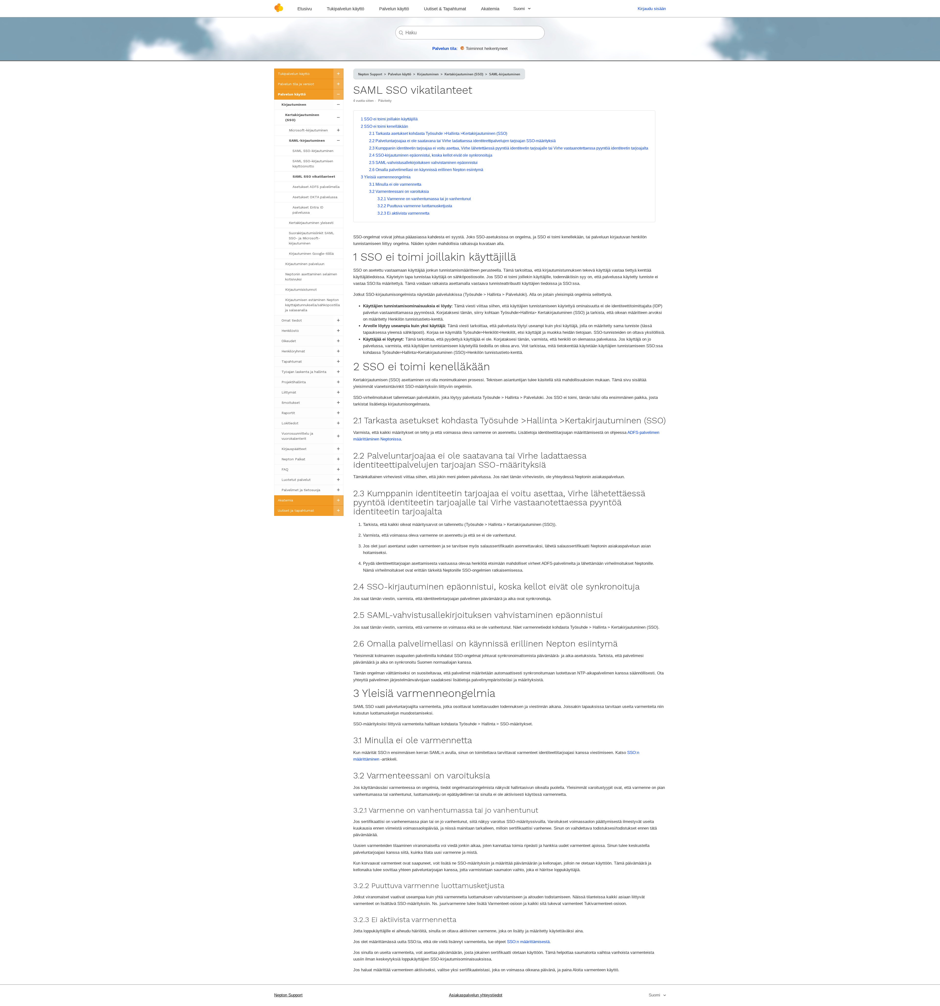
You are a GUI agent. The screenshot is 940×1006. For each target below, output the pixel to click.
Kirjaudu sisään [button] (652, 8)
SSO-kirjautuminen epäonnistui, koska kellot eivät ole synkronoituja (430, 155)
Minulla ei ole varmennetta (395, 184)
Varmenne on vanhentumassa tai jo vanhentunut (424, 199)
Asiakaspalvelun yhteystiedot (475, 995)
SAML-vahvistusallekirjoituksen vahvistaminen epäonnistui (423, 163)
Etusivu (304, 8)
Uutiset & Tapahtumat (445, 8)
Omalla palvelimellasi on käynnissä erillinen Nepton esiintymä (426, 170)
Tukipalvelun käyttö (345, 8)
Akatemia (490, 8)
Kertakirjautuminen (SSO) (464, 74)
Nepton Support (370, 74)
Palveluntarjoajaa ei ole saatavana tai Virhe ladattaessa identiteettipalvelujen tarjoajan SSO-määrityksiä (462, 141)
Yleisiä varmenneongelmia (386, 177)
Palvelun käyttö (394, 8)
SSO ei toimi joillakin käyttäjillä (389, 119)
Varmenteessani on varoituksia (399, 191)
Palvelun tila (444, 48)
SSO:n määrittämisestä (528, 941)
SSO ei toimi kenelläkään (384, 126)
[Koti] (278, 11)
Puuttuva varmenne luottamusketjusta (414, 206)
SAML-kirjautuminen (504, 74)
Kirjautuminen (428, 74)
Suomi (519, 8)
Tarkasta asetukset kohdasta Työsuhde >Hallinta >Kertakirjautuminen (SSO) (438, 133)
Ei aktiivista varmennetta (403, 213)
